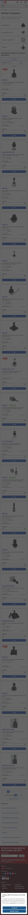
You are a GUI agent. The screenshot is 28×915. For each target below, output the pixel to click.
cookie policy (12, 903)
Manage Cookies (14, 911)
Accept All (14, 908)
